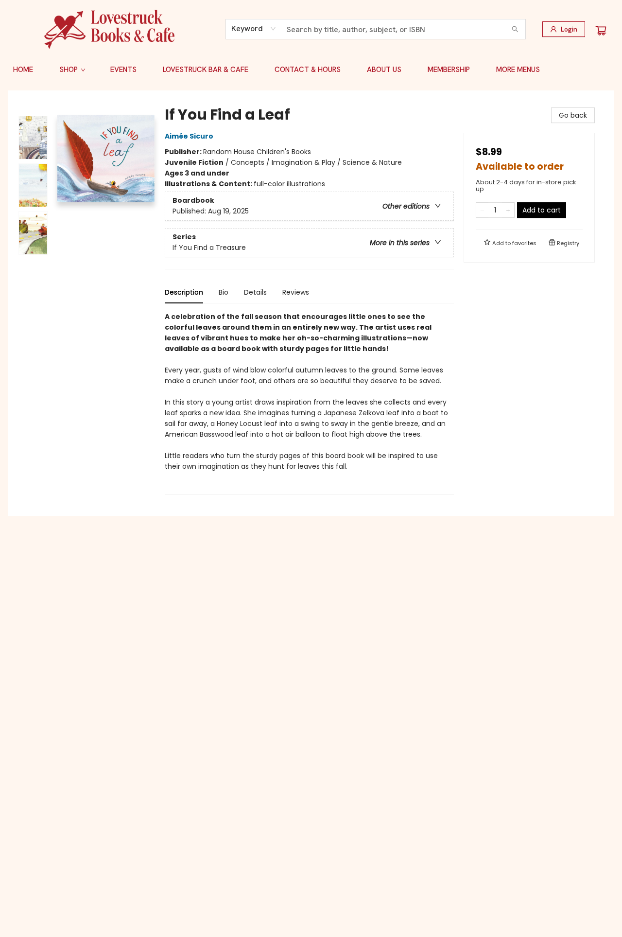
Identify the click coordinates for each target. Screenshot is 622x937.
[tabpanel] (309, 403)
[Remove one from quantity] (482, 210)
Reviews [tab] (295, 292)
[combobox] (254, 28)
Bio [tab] (223, 292)
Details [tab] (255, 292)
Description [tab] (184, 292)
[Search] (515, 29)
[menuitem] (23, 69)
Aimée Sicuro (189, 136)
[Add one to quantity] (508, 210)
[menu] (311, 69)
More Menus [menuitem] (518, 69)
